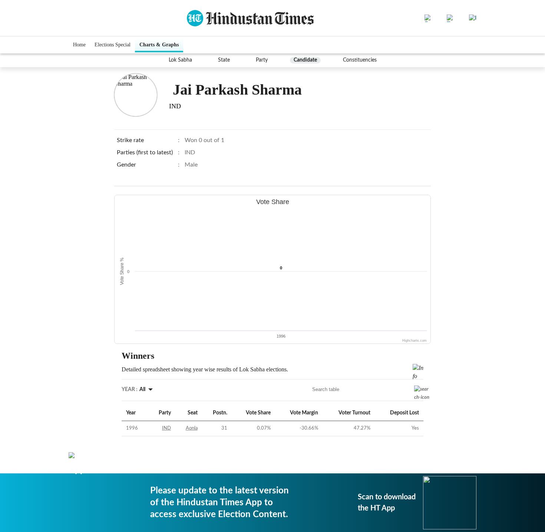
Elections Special (113, 44)
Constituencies (360, 60)
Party (262, 60)
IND (166, 428)
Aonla (192, 428)
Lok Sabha (180, 60)
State (224, 60)
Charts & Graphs (159, 44)
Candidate (305, 60)
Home (79, 44)
